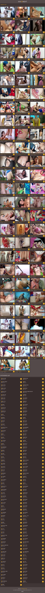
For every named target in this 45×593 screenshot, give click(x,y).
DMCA (22, 591)
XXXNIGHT (22, 2)
